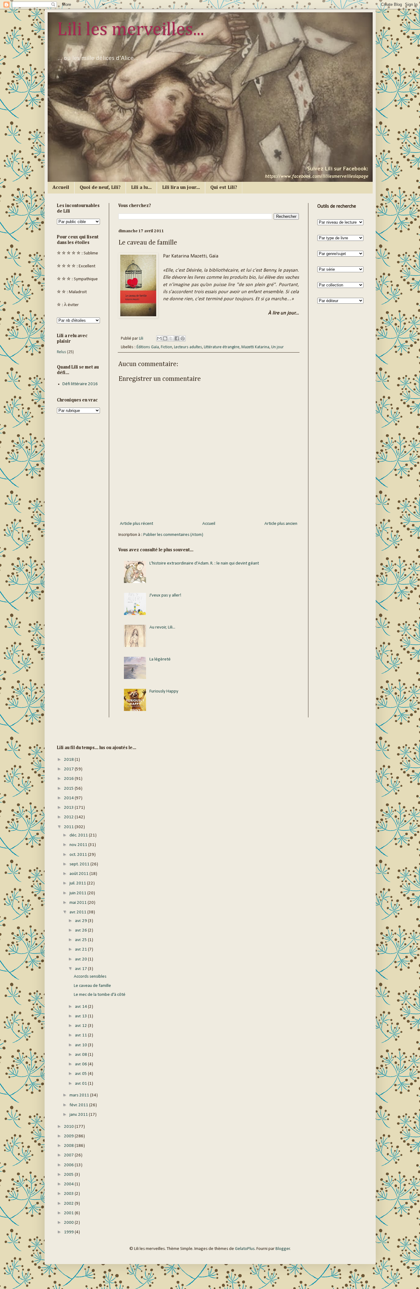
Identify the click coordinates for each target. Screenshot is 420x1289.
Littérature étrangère (222, 347)
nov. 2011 (78, 845)
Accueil (61, 187)
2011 (69, 827)
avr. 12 (81, 1026)
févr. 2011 (79, 1105)
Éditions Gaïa (148, 347)
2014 (69, 798)
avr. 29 (81, 921)
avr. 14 (81, 1006)
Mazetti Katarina (255, 347)
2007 (69, 1155)
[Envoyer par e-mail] (159, 338)
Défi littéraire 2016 (80, 384)
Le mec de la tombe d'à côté (99, 994)
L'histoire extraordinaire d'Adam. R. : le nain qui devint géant (204, 563)
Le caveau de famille (92, 986)
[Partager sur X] (171, 338)
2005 (69, 1174)
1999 (69, 1232)
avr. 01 (81, 1083)
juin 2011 (78, 893)
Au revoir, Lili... (162, 627)
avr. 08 (81, 1054)
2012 (69, 817)
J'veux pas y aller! (165, 595)
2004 (69, 1184)
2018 (69, 759)
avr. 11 (81, 1035)
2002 (69, 1203)
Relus (61, 352)
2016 (69, 778)
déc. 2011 (79, 835)
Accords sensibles (90, 976)
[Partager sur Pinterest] (183, 338)
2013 (69, 807)
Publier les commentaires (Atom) (173, 535)
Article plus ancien (280, 523)
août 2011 (79, 874)
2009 (69, 1136)
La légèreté (160, 659)
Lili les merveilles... (130, 30)
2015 (69, 788)
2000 (69, 1222)
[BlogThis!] (165, 338)
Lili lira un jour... (181, 187)
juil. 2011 (78, 883)
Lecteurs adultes (188, 347)
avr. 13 (81, 1016)
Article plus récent (136, 523)
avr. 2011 (78, 912)
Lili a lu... (141, 187)
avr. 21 (81, 949)
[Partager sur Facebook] (177, 338)
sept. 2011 (79, 864)
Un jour (277, 347)
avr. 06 (81, 1064)
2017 (69, 769)
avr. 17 (81, 969)
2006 (69, 1165)
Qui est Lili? (223, 187)
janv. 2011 (79, 1114)
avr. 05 (81, 1074)
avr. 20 (81, 959)
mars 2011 (79, 1095)
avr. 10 (81, 1045)
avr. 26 (81, 930)
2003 (69, 1193)
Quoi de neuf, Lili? (100, 187)
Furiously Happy (163, 691)
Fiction (166, 347)
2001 (69, 1213)
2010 (69, 1126)
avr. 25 (81, 940)
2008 (69, 1145)
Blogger (282, 1249)
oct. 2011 (78, 854)
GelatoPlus (245, 1249)
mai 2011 (78, 902)
